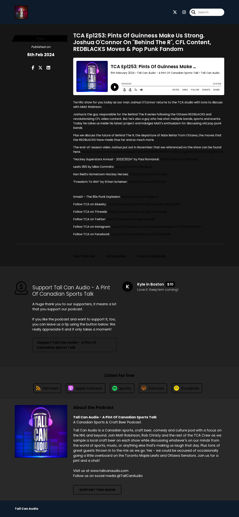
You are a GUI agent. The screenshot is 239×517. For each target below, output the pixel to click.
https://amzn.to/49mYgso (148, 174)
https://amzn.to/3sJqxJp (133, 167)
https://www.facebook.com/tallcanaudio (141, 234)
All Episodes (116, 256)
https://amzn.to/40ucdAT (147, 182)
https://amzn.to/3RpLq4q (179, 159)
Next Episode (84, 256)
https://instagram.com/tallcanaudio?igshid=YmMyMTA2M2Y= (156, 227)
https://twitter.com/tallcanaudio (131, 219)
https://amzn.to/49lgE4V (139, 197)
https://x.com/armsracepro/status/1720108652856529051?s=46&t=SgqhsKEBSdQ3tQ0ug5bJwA (152, 152)
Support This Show (97, 489)
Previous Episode (151, 256)
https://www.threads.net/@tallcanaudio (137, 212)
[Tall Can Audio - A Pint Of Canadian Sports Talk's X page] (175, 12)
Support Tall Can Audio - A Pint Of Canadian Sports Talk (66, 345)
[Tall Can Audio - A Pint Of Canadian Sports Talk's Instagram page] (182, 12)
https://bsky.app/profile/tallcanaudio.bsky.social (143, 204)
